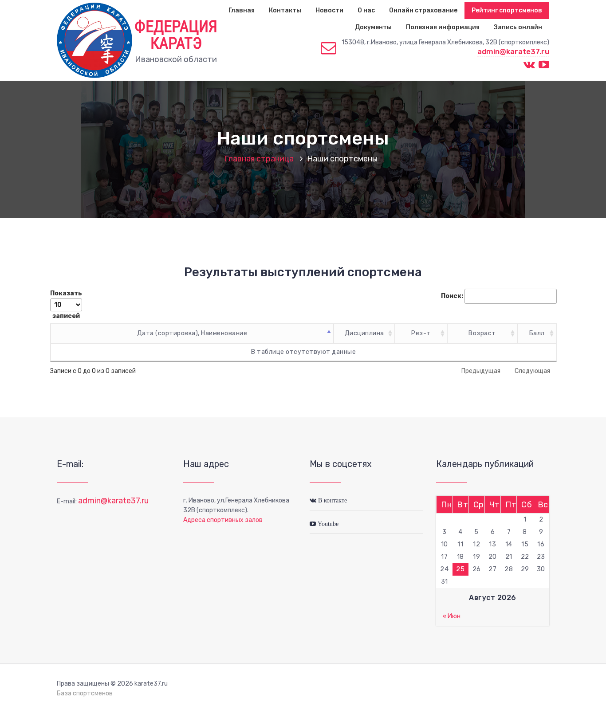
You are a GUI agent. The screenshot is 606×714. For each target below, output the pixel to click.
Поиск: (452, 296)
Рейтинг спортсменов (507, 10)
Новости (329, 10)
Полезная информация (443, 27)
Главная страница (259, 159)
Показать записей (66, 305)
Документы (373, 27)
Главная (241, 10)
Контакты (285, 10)
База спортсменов (85, 693)
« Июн (451, 616)
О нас (366, 10)
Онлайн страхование (423, 10)
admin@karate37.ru (513, 51)
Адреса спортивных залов (223, 520)
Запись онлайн (518, 27)
